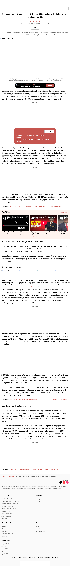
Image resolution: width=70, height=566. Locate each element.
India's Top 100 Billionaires (10, 501)
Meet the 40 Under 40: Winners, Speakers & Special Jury (15, 233)
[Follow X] (60, 482)
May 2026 (4, 551)
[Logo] (5, 8)
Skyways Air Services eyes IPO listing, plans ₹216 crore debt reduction (44, 233)
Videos (38, 526)
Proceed (49, 85)
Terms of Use (32, 557)
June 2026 (4, 549)
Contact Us (55, 557)
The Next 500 (5, 511)
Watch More (63, 212)
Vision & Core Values (43, 557)
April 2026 (4, 554)
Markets (4, 529)
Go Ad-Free (49, 131)
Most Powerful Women (8, 509)
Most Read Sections (8, 523)
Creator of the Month (8, 499)
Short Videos (40, 529)
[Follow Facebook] (57, 482)
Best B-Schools (6, 516)
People (38, 501)
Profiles (39, 495)
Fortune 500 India (7, 506)
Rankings (5, 495)
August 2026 (5, 544)
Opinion (4, 536)
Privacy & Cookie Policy (19, 557)
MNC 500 (4, 518)
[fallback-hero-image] (9, 274)
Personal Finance (7, 534)
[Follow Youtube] (64, 482)
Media (38, 523)
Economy (4, 531)
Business (4, 526)
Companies (39, 499)
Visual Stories (40, 531)
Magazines (5, 540)
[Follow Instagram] (67, 482)
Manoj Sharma (35, 21)
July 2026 (4, 546)
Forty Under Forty (7, 513)
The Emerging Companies (10, 504)
